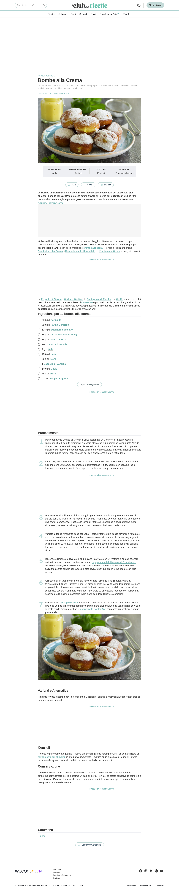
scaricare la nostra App (93, 609)
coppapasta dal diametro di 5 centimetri (114, 562)
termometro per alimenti (51, 757)
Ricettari (127, 14)
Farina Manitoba (60, 325)
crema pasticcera (68, 602)
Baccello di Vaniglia (55, 364)
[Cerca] (44, 5)
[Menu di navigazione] (16, 14)
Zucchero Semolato (62, 329)
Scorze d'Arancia (57, 344)
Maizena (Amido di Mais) (63, 334)
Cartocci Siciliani (73, 299)
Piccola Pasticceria (46, 76)
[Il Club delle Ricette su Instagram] (146, 871)
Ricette (51, 14)
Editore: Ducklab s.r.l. (42, 886)
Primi (73, 14)
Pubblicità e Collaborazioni (62, 875)
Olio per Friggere (58, 378)
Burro (53, 373)
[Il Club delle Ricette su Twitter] (151, 871)
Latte (53, 354)
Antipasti (62, 14)
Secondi (83, 14)
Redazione (57, 872)
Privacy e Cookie (146, 886)
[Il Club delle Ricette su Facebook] (140, 871)
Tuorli (53, 359)
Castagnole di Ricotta (99, 299)
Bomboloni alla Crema (50, 251)
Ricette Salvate (155, 5)
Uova (54, 368)
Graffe (119, 299)
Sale (50, 349)
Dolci (93, 14)
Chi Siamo (57, 869)
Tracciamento (131, 886)
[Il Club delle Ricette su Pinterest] (156, 871)
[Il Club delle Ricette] (89, 5)
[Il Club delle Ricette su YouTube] (161, 871)
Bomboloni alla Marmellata (80, 251)
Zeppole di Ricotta (51, 299)
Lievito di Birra (58, 339)
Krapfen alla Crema (109, 251)
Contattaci (56, 878)
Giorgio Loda (51, 93)
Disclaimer (160, 886)
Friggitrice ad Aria (108, 14)
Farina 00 (56, 320)
